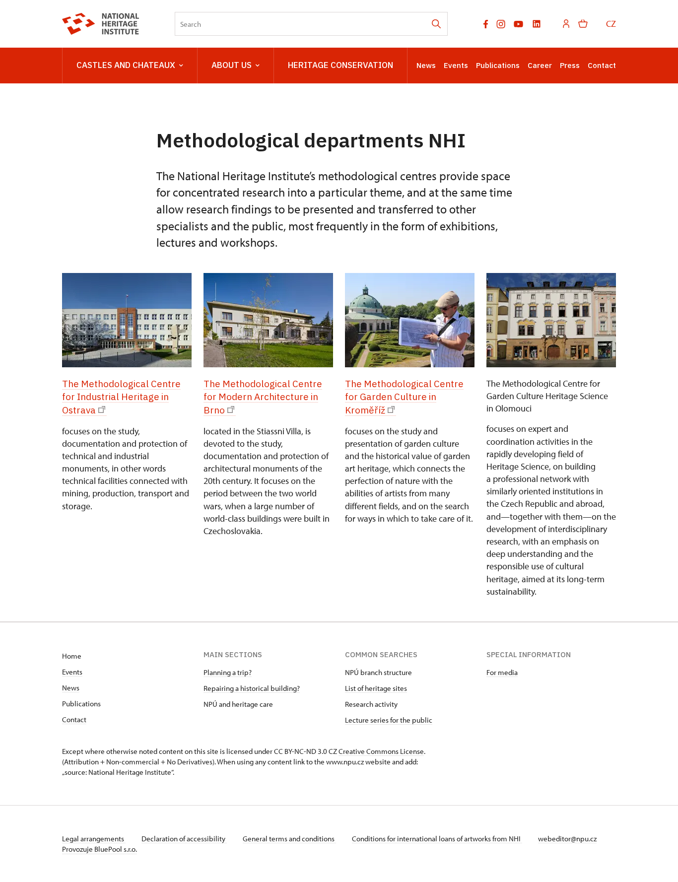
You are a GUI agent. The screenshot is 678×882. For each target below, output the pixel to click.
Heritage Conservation (340, 65)
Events (456, 65)
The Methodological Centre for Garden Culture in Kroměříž (404, 397)
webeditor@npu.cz (567, 838)
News (426, 65)
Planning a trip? (227, 672)
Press (570, 65)
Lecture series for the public (388, 720)
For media (502, 672)
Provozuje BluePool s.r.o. (99, 849)
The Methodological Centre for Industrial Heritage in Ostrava (121, 397)
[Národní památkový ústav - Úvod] (100, 24)
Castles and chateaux (125, 65)
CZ (611, 23)
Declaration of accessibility (184, 838)
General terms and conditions (289, 838)
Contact (602, 65)
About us (231, 65)
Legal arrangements (94, 838)
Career (540, 65)
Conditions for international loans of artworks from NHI (437, 838)
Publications (498, 65)
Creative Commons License (381, 751)
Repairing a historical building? (251, 688)
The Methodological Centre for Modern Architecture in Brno (262, 397)
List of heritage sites (376, 688)
